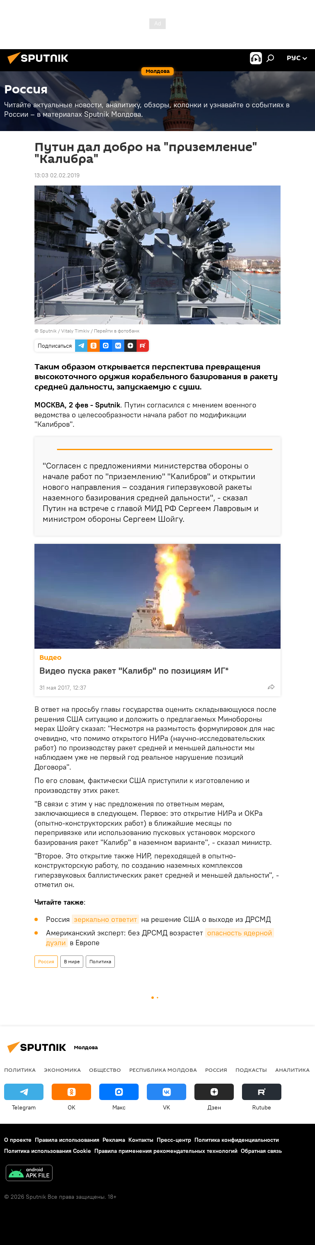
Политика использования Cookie (47, 1150)
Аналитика (292, 1069)
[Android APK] (29, 1174)
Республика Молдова (163, 1069)
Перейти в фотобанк (116, 331)
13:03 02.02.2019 (57, 175)
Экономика (62, 1069)
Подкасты (251, 1069)
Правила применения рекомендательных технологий (165, 1150)
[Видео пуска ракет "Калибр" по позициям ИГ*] (157, 596)
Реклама (114, 1139)
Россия (46, 961)
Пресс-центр (174, 1139)
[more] (271, 687)
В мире (72, 961)
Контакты (140, 1139)
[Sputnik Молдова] (40, 65)
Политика (100, 961)
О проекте (18, 1139)
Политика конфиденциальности (236, 1139)
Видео (50, 657)
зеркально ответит (105, 919)
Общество (105, 1069)
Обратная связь (261, 1150)
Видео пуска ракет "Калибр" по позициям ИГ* (134, 670)
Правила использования (67, 1139)
